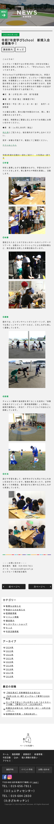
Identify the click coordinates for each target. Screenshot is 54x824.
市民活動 (7, 757)
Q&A (16, 757)
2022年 (10, 654)
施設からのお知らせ (15, 609)
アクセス (7, 760)
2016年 (10, 676)
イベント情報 (12, 617)
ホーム (6, 754)
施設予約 (10, 769)
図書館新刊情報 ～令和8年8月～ (21, 714)
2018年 (10, 669)
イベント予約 (27, 769)
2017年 (10, 672)
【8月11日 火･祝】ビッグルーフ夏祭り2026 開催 (28, 697)
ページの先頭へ (27, 740)
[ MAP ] (35, 782)
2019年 (10, 665)
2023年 (10, 651)
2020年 (10, 662)
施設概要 (16, 754)
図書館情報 (11, 613)
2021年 (10, 658)
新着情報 (38, 754)
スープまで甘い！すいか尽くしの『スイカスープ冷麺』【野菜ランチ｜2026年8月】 (28, 703)
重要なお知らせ (13, 606)
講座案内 (8, 49)
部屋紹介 (27, 754)
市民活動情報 (12, 631)
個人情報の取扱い (30, 757)
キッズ (20, 49)
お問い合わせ (44, 769)
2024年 (10, 647)
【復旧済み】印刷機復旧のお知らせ (23, 692)
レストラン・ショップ (16, 624)
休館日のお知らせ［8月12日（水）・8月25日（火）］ (28, 709)
